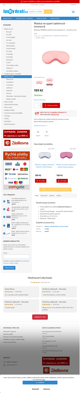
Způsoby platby (8, 334)
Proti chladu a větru (12, 65)
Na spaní (9, 32)
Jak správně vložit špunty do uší (52, 351)
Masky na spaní (9, 77)
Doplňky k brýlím (9, 110)
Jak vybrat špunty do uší (49, 346)
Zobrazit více (40, 317)
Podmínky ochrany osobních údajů (13, 339)
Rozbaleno (7, 121)
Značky (6, 119)
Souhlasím (41, 382)
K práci (8, 63)
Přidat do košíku (52, 105)
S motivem (9, 85)
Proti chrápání (10, 37)
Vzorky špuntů (10, 49)
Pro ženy (9, 51)
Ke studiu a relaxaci (12, 71)
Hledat (48, 11)
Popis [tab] (37, 196)
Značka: (40, 38)
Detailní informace (39, 126)
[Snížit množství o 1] (41, 106)
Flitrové (8, 93)
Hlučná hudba (10, 46)
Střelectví (9, 68)
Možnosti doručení (40, 100)
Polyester (9, 91)
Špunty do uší (8, 29)
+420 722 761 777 (11, 365)
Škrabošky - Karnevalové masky (16, 96)
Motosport (9, 60)
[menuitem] (7, 18)
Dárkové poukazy (9, 124)
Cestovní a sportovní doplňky (13, 113)
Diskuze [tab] (51, 196)
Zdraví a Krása (8, 102)
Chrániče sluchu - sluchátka (12, 74)
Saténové (9, 88)
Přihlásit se (9, 268)
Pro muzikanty (10, 43)
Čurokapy (7, 116)
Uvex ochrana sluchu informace (51, 332)
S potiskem (9, 82)
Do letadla (9, 57)
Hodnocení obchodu (40, 277)
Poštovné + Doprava (38, 5)
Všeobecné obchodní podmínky (13, 337)
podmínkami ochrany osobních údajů (16, 262)
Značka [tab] (58, 196)
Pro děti (8, 35)
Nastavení (35, 389)
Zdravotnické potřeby (11, 105)
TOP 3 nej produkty (48, 336)
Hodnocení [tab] (44, 196)
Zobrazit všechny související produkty (55, 189)
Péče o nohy (8, 107)
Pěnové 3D (9, 79)
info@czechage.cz (12, 362)
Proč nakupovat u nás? (49, 341)
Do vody (8, 40)
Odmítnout (46, 389)
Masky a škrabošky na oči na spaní (56, 226)
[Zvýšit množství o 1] (41, 104)
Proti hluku (9, 54)
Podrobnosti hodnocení (60, 36)
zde (43, 380)
